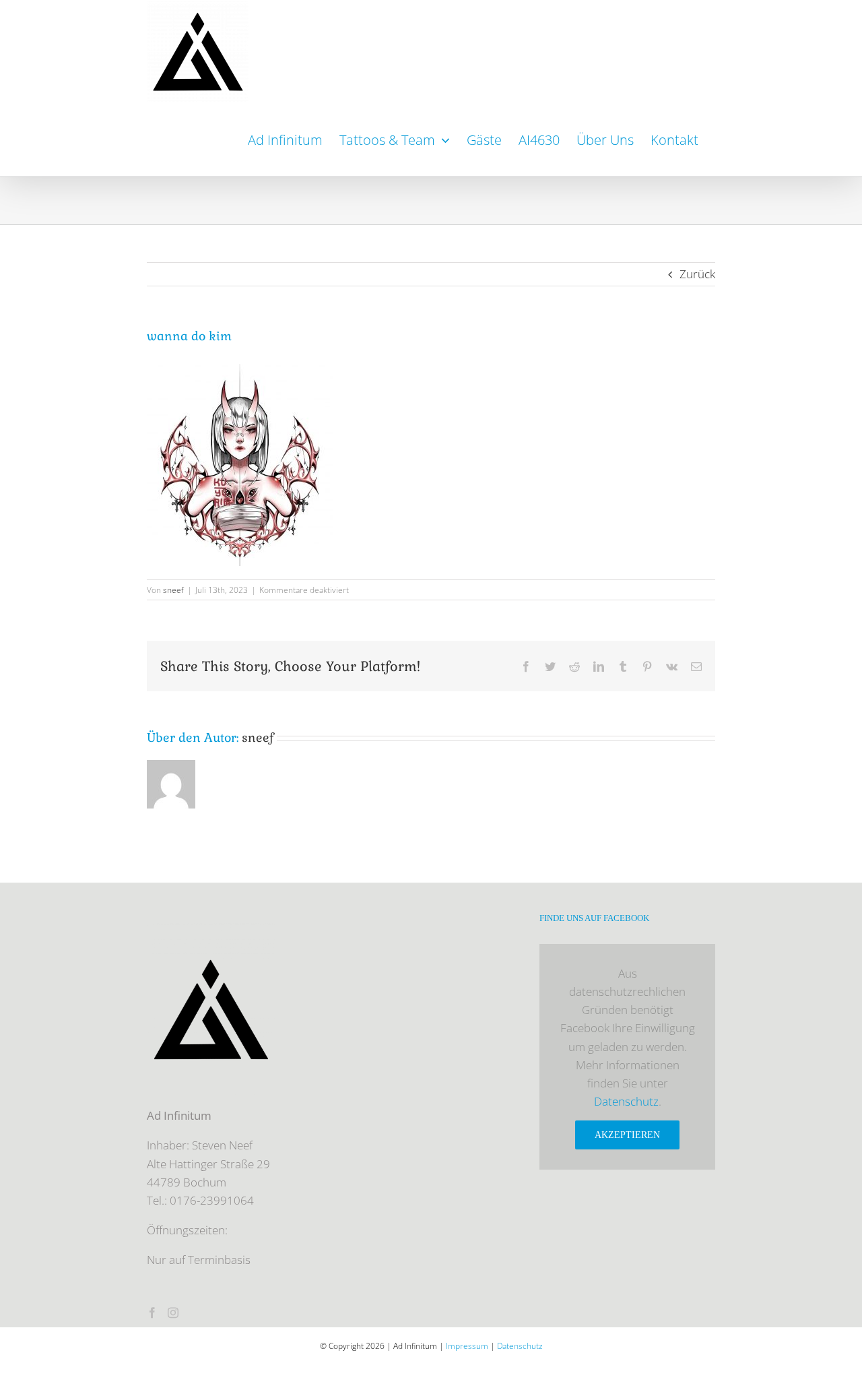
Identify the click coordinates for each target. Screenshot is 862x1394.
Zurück (697, 274)
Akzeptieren (627, 1135)
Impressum (467, 1346)
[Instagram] (173, 1312)
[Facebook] (152, 1312)
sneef (173, 590)
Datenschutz (626, 1101)
